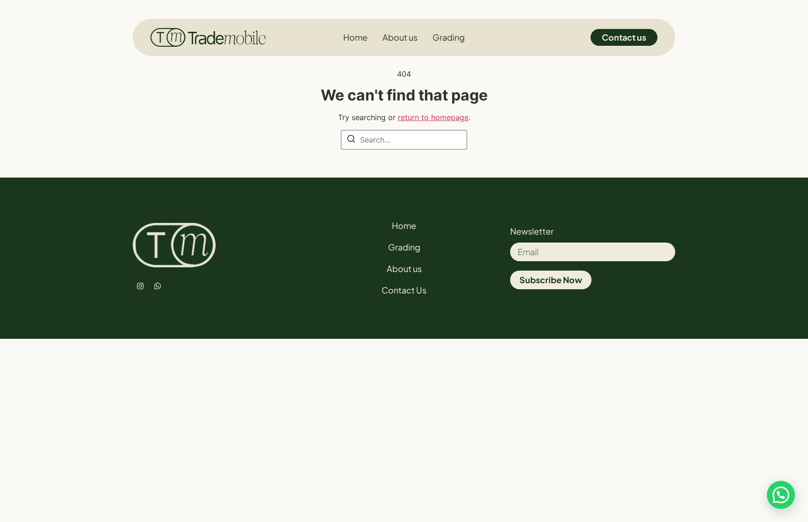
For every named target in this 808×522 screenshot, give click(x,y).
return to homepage (433, 117)
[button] (781, 495)
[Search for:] (404, 140)
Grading (404, 247)
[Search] (351, 140)
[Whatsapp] (157, 286)
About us (404, 268)
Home (404, 225)
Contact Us (404, 290)
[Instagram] (140, 286)
